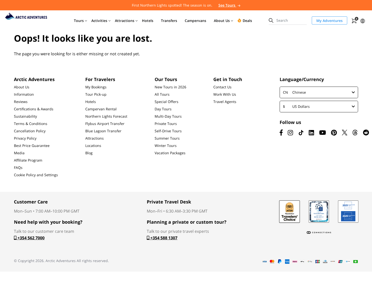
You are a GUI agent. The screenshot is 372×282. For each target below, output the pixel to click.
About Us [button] (222, 20)
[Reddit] (365, 133)
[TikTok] (301, 133)
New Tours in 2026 (170, 87)
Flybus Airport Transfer (105, 123)
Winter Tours (166, 145)
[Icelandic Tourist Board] (348, 211)
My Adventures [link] (329, 20)
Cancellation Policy (30, 131)
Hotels (90, 102)
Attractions (94, 138)
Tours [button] (79, 20)
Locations (93, 145)
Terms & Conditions (30, 123)
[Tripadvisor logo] (289, 211)
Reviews (21, 102)
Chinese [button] (294, 92)
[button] (362, 20)
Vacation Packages (170, 153)
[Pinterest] (333, 133)
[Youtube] (322, 133)
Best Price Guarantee (32, 145)
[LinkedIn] (311, 133)
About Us (21, 87)
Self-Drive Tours (168, 131)
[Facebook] (281, 133)
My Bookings (96, 87)
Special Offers (166, 102)
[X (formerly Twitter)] (344, 133)
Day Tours (163, 109)
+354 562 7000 (30, 238)
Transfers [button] (169, 20)
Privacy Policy (25, 138)
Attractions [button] (124, 20)
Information (24, 94)
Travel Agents (224, 102)
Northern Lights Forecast (106, 116)
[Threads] (355, 133)
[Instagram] (290, 133)
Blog (89, 153)
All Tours (162, 94)
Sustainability (25, 116)
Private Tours (166, 123)
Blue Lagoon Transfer (103, 131)
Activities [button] (99, 20)
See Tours (227, 5)
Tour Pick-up (96, 94)
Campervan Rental (101, 109)
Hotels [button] (147, 20)
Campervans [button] (195, 20)
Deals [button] (247, 20)
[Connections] (319, 232)
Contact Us (222, 87)
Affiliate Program (28, 160)
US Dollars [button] (296, 106)
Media (19, 153)
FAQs (18, 167)
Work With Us (224, 94)
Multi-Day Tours (168, 116)
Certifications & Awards (33, 109)
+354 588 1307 (163, 238)
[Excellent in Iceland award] (319, 211)
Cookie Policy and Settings (36, 175)
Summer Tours (167, 138)
